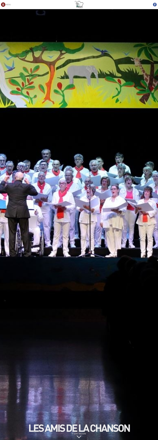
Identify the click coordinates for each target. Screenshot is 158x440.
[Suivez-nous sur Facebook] (155, 4)
